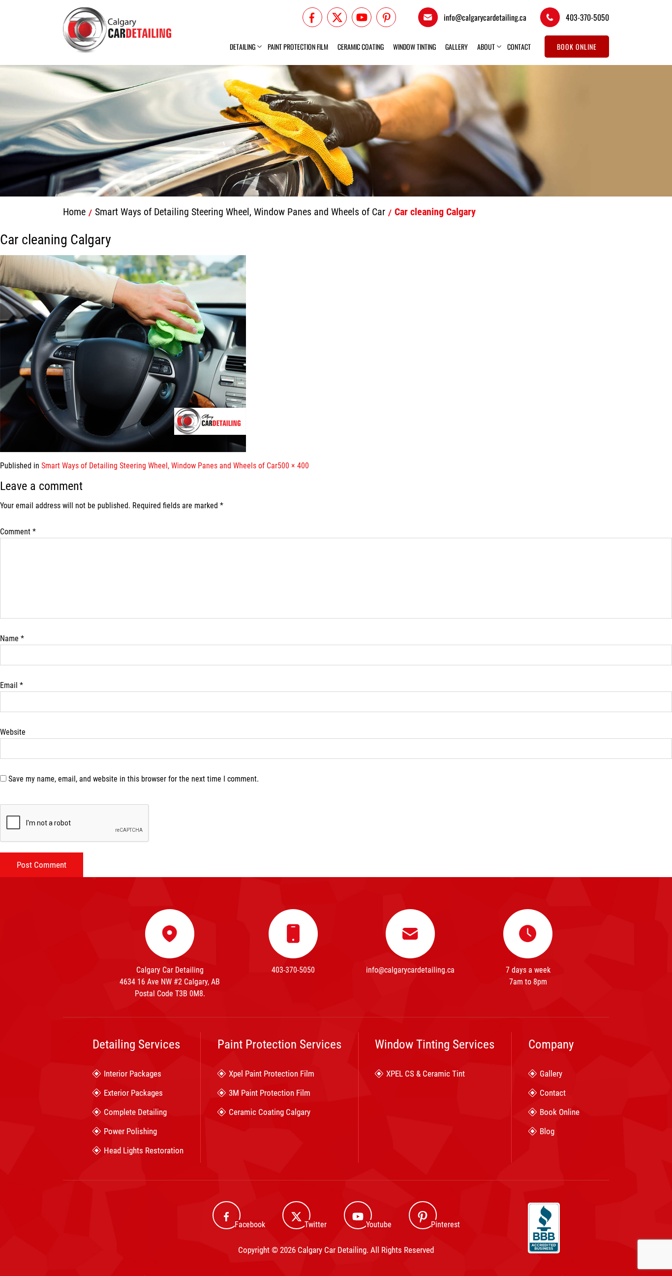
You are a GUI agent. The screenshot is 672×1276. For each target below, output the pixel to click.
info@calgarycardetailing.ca (485, 17)
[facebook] (312, 17)
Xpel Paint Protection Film (271, 1074)
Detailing (242, 47)
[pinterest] (386, 17)
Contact (519, 47)
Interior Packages (132, 1074)
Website (13, 732)
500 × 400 (293, 465)
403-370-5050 (587, 17)
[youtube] (361, 17)
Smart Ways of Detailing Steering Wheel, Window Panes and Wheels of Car (240, 212)
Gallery (456, 47)
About (486, 47)
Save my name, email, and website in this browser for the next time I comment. (133, 779)
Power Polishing (130, 1131)
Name (12, 638)
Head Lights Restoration (143, 1150)
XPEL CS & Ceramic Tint (425, 1074)
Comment (18, 531)
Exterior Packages (133, 1093)
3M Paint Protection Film (269, 1093)
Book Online (577, 46)
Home (74, 212)
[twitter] (337, 17)
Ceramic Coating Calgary (269, 1112)
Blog (547, 1131)
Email (11, 685)
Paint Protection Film (298, 47)
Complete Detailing (135, 1112)
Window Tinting (414, 47)
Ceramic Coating (360, 47)
